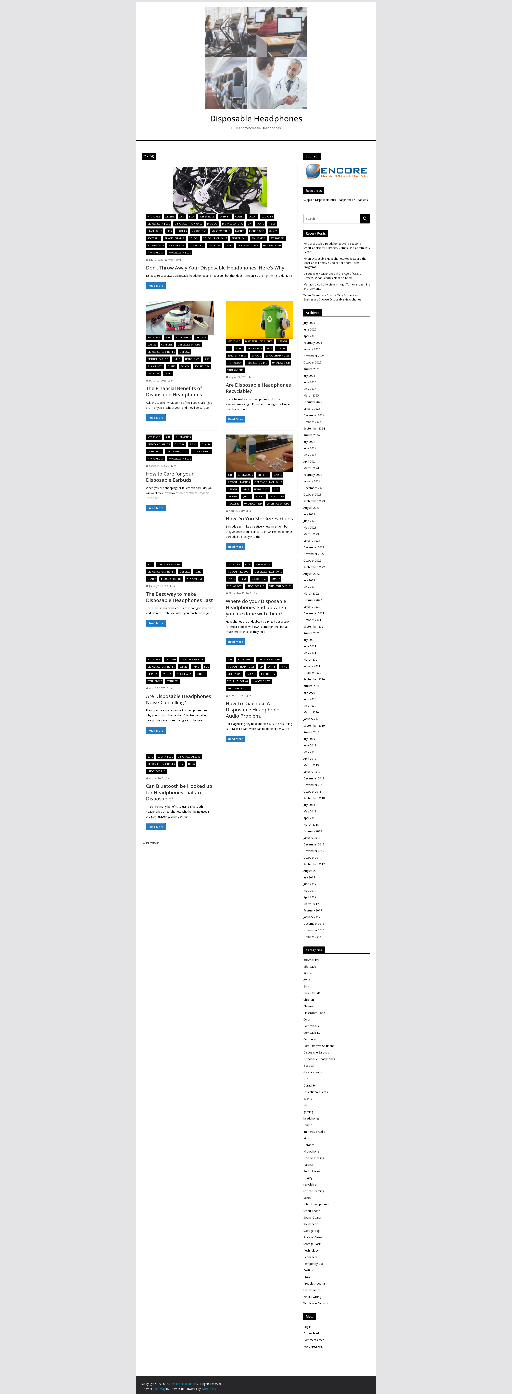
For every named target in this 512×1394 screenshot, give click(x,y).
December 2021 (313, 613)
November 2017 (313, 851)
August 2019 (311, 732)
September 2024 (314, 428)
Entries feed (311, 1333)
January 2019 (311, 772)
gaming (308, 1112)
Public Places (256, 231)
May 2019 (309, 752)
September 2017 (314, 864)
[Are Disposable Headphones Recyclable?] (260, 319)
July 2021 (309, 640)
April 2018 (309, 818)
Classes (239, 216)
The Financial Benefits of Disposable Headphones (174, 391)
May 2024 (309, 455)
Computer (267, 216)
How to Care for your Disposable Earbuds (170, 476)
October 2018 (312, 791)
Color (252, 216)
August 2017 (311, 871)
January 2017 (311, 917)
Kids (169, 231)
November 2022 (313, 554)
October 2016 (312, 937)
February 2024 (312, 475)
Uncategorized (272, 245)
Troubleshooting (248, 245)
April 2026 (309, 336)
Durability (309, 1085)
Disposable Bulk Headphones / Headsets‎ (341, 200)
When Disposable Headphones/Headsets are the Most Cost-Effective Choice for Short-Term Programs (334, 263)
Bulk (191, 216)
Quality (273, 231)
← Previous (150, 843)
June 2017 (309, 884)
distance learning (232, 223)
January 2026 (311, 349)
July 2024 (309, 442)
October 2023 (312, 494)
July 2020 (309, 692)
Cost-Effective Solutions (318, 1046)
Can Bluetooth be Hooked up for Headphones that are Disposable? (179, 792)
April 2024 (309, 461)
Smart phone (239, 238)
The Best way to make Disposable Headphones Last (179, 597)
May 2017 (309, 890)
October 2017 (312, 857)
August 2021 (311, 633)
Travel (228, 245)
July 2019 (309, 739)
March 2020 (311, 712)
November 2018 (313, 785)
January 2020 (311, 719)
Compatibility (311, 1032)
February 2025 (312, 402)
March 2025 (311, 395)
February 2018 (312, 831)
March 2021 (311, 659)
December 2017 (313, 844)
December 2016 (313, 923)
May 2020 (309, 706)
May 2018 (309, 811)
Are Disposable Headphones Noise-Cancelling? (178, 699)
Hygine (307, 1125)
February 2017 (312, 910)
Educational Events (315, 1092)
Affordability (311, 960)
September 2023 (314, 501)
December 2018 (313, 778)
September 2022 (314, 567)
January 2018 (311, 838)
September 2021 (314, 626)
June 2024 (309, 448)
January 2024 (311, 481)
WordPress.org (313, 1346)
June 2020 (309, 699)
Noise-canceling (220, 231)
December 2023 (313, 488)
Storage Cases (156, 245)
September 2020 (314, 679)
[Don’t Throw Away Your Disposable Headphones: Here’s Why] (219, 190)
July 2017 (309, 877)
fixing (272, 223)
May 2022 (309, 587)
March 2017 (311, 904)
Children (225, 216)
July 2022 (309, 580)
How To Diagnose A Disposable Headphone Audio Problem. (252, 709)
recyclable (154, 238)
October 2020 (312, 673)
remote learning (174, 238)
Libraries (182, 231)
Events (260, 223)
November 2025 (313, 356)
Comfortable (311, 1026)
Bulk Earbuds (206, 216)
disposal (212, 223)
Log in (307, 1327)
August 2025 (311, 369)
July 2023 (309, 514)
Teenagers (214, 245)
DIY (249, 223)
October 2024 (312, 422)
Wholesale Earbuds (180, 252)
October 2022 (312, 560)
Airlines (169, 216)
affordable (154, 216)
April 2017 (309, 897)
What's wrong (156, 252)
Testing (308, 1270)
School (193, 238)
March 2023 (311, 534)
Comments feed (313, 1340)
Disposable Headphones (256, 118)
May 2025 (309, 389)
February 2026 (312, 342)
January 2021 (311, 666)
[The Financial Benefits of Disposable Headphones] (180, 318)
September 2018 (314, 798)
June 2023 (309, 521)
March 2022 (311, 593)
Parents (239, 231)
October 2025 (312, 362)
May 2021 (309, 653)
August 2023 (311, 508)
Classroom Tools (314, 1013)
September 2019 (314, 725)
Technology (196, 245)
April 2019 (309, 758)
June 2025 (309, 382)
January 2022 (311, 607)
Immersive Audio (314, 1132)
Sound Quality (312, 1217)
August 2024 (311, 435)
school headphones (215, 238)
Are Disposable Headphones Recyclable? (258, 388)
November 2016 (313, 930)
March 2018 (311, 824)
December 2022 (313, 547)
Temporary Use (313, 1264)
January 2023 (311, 541)
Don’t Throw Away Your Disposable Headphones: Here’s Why (215, 267)
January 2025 (311, 409)
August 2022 (311, 574)
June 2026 (309, 329)
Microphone (199, 231)
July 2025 (309, 376)
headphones (155, 231)
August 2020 (311, 686)
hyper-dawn (175, 259)
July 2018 (309, 805)
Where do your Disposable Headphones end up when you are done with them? (256, 607)
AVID (181, 216)
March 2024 (311, 468)
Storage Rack (176, 245)
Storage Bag (278, 238)
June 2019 (309, 745)
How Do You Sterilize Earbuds (259, 518)
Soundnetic (258, 238)
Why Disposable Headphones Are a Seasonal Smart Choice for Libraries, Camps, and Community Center (336, 248)
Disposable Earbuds (159, 223)
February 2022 (312, 600)
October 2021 (312, 620)
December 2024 (313, 415)
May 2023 (309, 527)
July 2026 (309, 323)
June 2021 (309, 646)
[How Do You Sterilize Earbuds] (260, 453)
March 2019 (311, 765)
